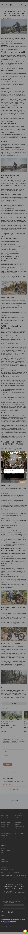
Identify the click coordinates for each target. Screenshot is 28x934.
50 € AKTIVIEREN (14, 476)
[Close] (25, 453)
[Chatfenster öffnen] (25, 931)
